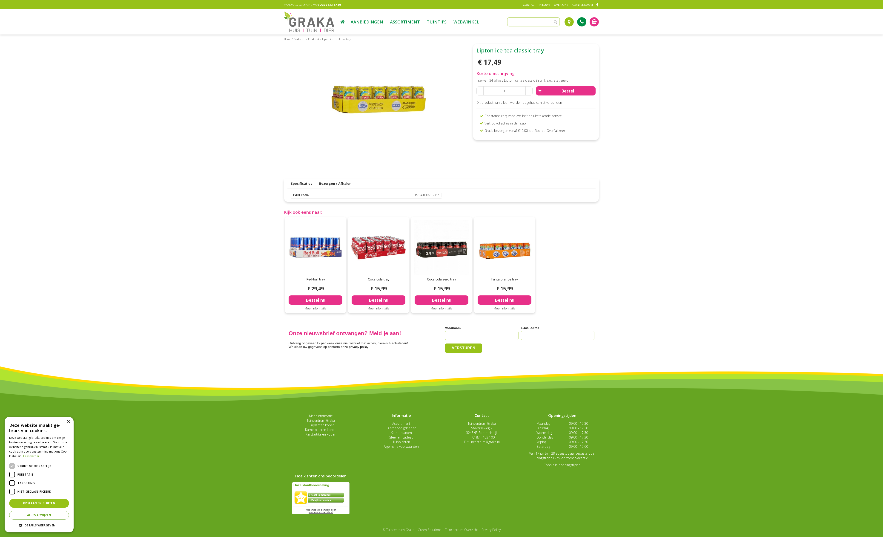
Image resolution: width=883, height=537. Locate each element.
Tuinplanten (401, 442)
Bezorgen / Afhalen (335, 183)
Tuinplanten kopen (321, 425)
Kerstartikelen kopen (321, 434)
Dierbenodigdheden (401, 428)
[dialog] (39, 474)
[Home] (342, 21)
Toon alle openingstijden (562, 465)
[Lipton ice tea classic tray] (378, 109)
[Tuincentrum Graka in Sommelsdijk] (309, 22)
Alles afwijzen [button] (39, 515)
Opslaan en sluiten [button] (39, 503)
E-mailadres (530, 328)
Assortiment (401, 423)
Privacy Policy (491, 530)
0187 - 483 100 (483, 437)
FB (597, 4)
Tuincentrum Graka (321, 420)
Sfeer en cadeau (401, 437)
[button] (39, 525)
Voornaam (453, 328)
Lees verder (31, 456)
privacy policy (358, 347)
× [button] (68, 422)
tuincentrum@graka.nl (483, 442)
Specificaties (301, 183)
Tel (581, 21)
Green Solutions (430, 530)
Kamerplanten (401, 432)
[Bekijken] (594, 21)
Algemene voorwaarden (401, 446)
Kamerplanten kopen (320, 429)
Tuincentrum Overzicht (461, 530)
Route (569, 21)
